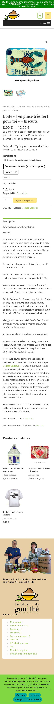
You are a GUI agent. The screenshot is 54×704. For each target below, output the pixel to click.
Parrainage (15, 628)
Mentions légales (18, 649)
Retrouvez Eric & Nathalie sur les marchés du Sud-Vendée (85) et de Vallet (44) (24, 580)
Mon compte (16, 622)
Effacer (6, 177)
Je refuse (34, 695)
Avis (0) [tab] (6, 232)
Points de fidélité (18, 625)
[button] (42, 23)
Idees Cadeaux (18, 106)
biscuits (30, 418)
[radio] (25, 166)
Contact (14, 639)
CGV (12, 646)
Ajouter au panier (25, 200)
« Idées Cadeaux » (12, 365)
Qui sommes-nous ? (20, 635)
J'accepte (21, 695)
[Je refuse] (50, 689)
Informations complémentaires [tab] (18, 226)
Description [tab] (9, 221)
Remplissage (9, 155)
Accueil (6, 106)
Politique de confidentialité (23, 653)
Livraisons (15, 632)
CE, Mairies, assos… (20, 643)
